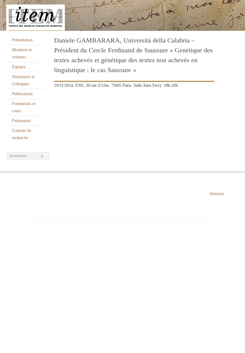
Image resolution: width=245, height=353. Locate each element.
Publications (22, 94)
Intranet (217, 193)
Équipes (18, 67)
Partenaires (21, 120)
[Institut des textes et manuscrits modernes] (122, 15)
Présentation (22, 40)
